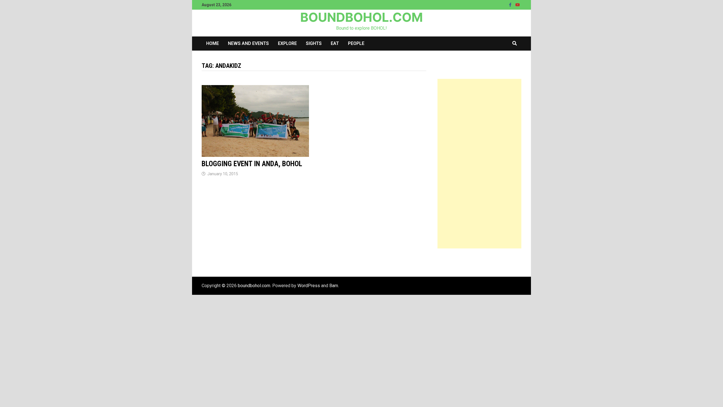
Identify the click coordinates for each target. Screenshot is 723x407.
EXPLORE (287, 43)
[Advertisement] (479, 163)
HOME (212, 43)
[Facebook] (511, 4)
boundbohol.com (361, 17)
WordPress (308, 285)
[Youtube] (517, 4)
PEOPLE (356, 43)
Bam (333, 285)
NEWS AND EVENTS (248, 43)
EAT (335, 43)
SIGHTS (314, 43)
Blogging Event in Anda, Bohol (252, 164)
